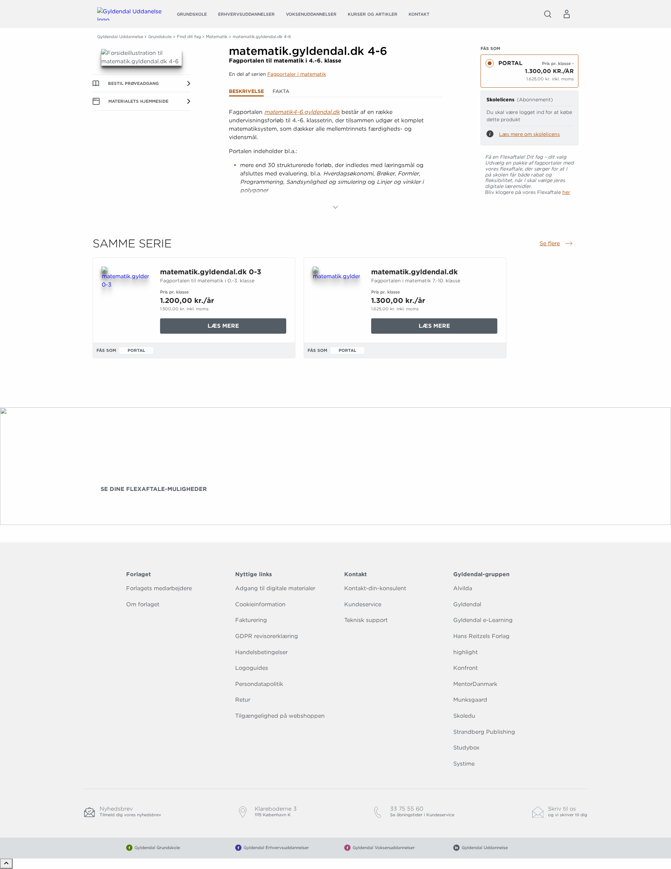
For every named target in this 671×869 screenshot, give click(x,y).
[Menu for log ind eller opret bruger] (566, 14)
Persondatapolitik (259, 684)
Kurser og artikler (372, 14)
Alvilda (462, 588)
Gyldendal (467, 604)
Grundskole (192, 14)
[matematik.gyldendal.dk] (336, 300)
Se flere (557, 244)
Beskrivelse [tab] (246, 91)
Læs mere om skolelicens (529, 134)
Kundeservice (362, 604)
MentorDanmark (475, 684)
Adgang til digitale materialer (275, 588)
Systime (464, 763)
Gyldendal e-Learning (483, 620)
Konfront (465, 668)
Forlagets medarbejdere (159, 588)
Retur (242, 699)
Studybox (466, 747)
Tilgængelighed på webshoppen (280, 715)
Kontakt (419, 14)
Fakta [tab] (281, 91)
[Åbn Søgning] (547, 14)
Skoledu (464, 715)
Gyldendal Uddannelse (120, 36)
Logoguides (251, 668)
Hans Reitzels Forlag (481, 636)
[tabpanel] (335, 159)
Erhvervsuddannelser (246, 14)
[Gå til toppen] (6, 864)
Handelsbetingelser (261, 652)
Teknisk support (366, 620)
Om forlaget (142, 604)
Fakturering (251, 620)
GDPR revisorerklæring (266, 636)
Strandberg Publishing (484, 732)
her (566, 192)
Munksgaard (470, 699)
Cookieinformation (260, 604)
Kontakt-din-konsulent (375, 588)
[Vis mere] (335, 207)
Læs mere (247, 328)
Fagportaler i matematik (296, 74)
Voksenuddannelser (311, 14)
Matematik (217, 36)
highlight (465, 652)
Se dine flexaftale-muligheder (154, 489)
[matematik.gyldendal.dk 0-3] (125, 300)
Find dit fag (189, 36)
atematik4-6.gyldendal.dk (304, 112)
